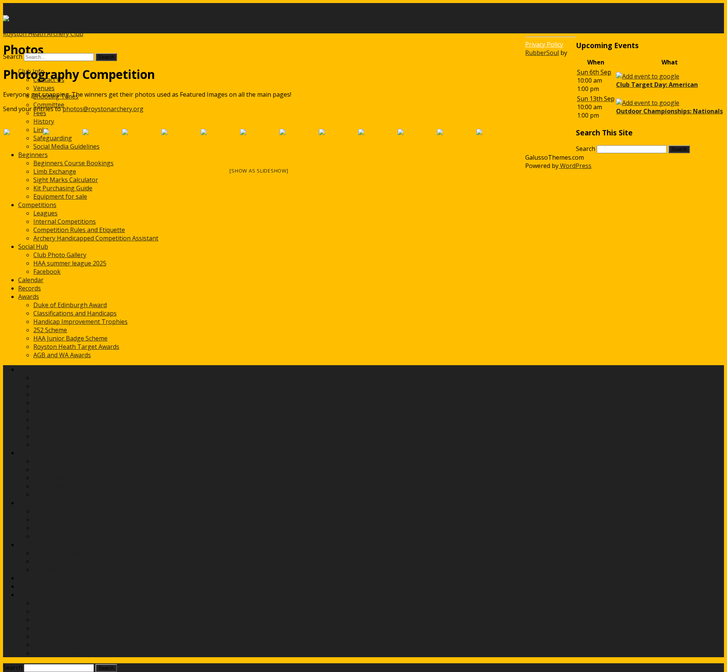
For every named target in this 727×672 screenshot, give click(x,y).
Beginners (33, 453)
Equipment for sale (60, 196)
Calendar (31, 280)
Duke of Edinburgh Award (70, 305)
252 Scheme (50, 330)
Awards (28, 296)
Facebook (47, 271)
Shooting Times (55, 96)
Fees (39, 113)
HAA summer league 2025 (69, 263)
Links (40, 428)
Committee (48, 104)
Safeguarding (52, 436)
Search (12, 56)
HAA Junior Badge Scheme (70, 338)
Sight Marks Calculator (65, 180)
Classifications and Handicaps (75, 313)
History (43, 121)
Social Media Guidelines (66, 444)
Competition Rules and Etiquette (79, 230)
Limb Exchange (54, 171)
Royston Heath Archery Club (43, 34)
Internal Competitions (64, 221)
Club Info (31, 71)
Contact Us (48, 79)
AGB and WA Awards (62, 355)
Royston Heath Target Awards (76, 346)
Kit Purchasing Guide (62, 188)
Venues (44, 88)
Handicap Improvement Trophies (80, 321)
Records (29, 288)
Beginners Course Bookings (73, 163)
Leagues (45, 213)
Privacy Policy (544, 44)
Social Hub (33, 246)
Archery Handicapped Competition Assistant (95, 238)
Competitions (37, 205)
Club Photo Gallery (59, 255)
